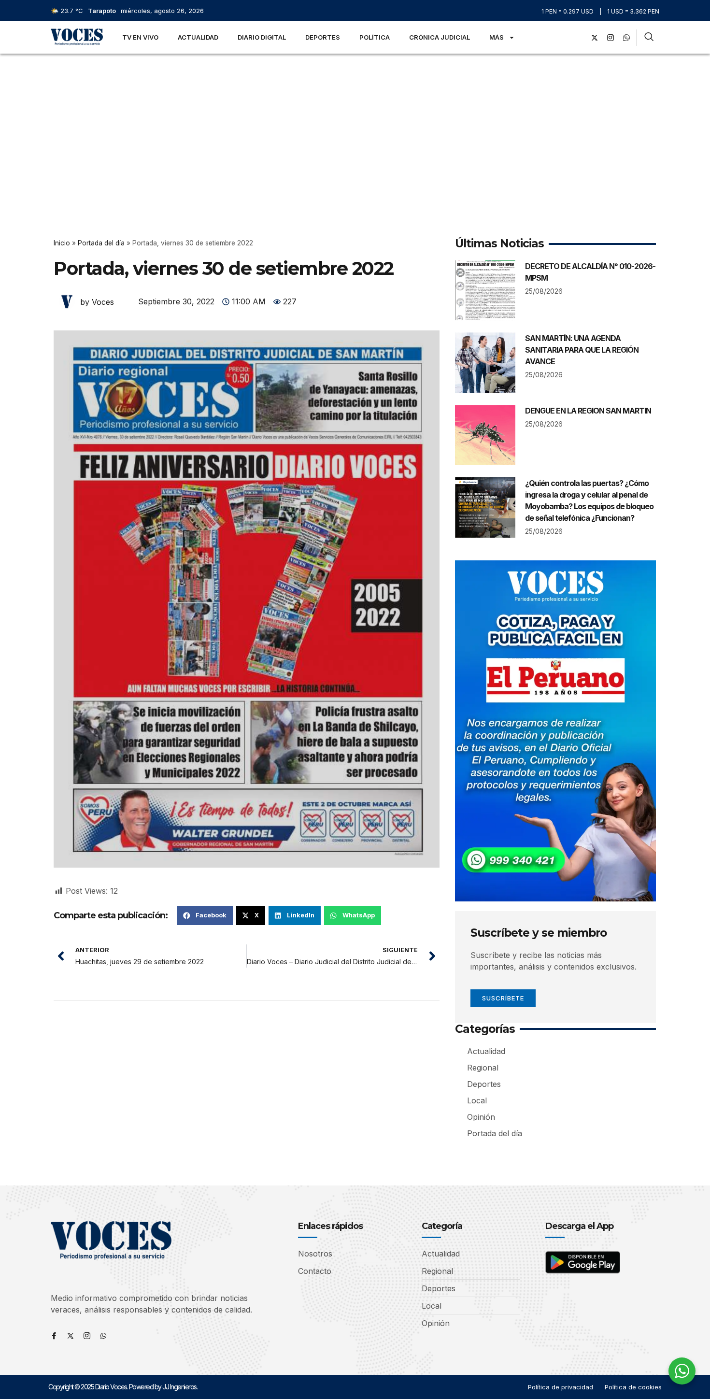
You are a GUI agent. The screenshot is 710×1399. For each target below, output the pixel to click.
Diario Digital (262, 37)
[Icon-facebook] (54, 1335)
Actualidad (198, 37)
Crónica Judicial (439, 37)
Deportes (322, 37)
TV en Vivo (140, 37)
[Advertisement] (355, 126)
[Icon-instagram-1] (610, 37)
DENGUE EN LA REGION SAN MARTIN (588, 410)
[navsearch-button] (648, 37)
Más (496, 37)
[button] (205, 915)
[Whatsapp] (103, 1335)
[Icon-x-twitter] (70, 1335)
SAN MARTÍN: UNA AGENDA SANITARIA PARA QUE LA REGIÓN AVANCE (582, 349)
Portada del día (101, 243)
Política (374, 37)
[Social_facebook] (578, 37)
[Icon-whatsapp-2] (626, 37)
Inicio (62, 243)
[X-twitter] (594, 37)
